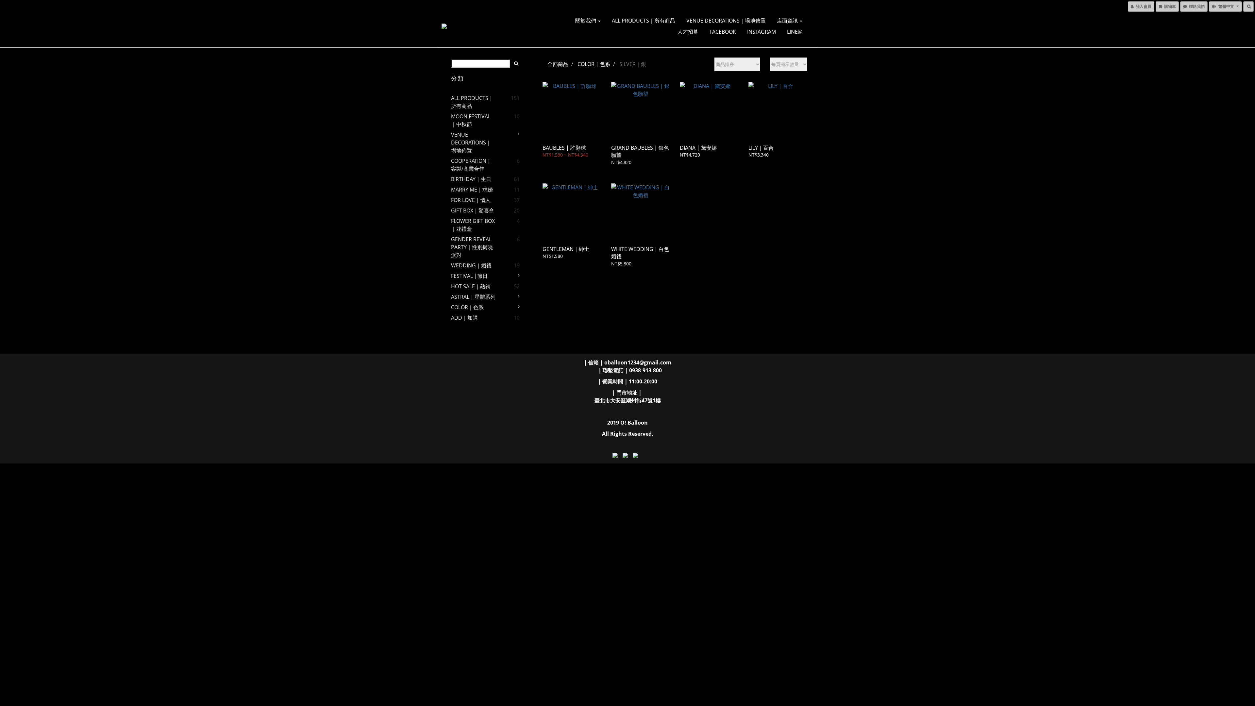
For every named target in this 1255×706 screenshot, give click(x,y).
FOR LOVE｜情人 (471, 200)
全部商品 (557, 64)
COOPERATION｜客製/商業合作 (471, 164)
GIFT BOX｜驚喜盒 (472, 210)
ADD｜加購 (464, 317)
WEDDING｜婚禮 (471, 265)
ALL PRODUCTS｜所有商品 (643, 20)
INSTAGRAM (761, 31)
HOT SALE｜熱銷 (471, 286)
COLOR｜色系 (467, 307)
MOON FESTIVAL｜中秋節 (471, 120)
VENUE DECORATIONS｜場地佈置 (726, 20)
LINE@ (794, 31)
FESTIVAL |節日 (469, 275)
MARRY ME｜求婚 (472, 189)
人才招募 (688, 31)
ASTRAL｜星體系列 (473, 296)
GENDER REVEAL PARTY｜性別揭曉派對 (472, 247)
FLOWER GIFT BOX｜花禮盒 (473, 224)
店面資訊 (788, 20)
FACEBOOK (723, 31)
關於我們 (586, 20)
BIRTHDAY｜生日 (471, 179)
